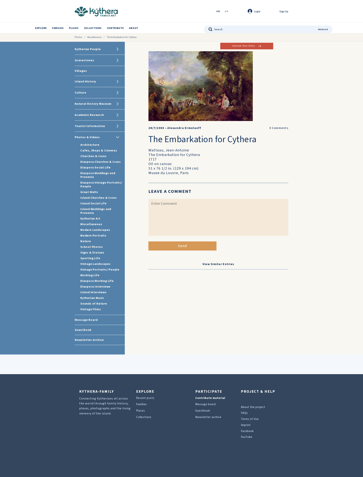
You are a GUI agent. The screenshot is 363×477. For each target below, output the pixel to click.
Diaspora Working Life (97, 281)
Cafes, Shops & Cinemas (98, 150)
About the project (253, 407)
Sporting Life (90, 258)
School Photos (91, 247)
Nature (85, 241)
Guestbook (202, 411)
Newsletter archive (208, 417)
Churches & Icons (93, 156)
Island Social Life (93, 203)
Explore (41, 28)
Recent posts (145, 398)
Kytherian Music (92, 298)
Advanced (323, 29)
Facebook (247, 431)
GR (226, 11)
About (133, 28)
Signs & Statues (92, 253)
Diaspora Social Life (95, 167)
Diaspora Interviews (95, 287)
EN (218, 11)
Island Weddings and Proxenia (95, 211)
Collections (93, 28)
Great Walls (89, 192)
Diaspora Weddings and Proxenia (97, 175)
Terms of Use (250, 419)
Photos (78, 37)
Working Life (89, 275)
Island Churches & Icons (98, 198)
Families (58, 28)
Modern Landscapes (95, 230)
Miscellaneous (94, 37)
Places (74, 28)
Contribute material (210, 398)
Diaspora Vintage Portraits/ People (101, 184)
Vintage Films (90, 309)
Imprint (246, 425)
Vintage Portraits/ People (99, 270)
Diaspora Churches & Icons (100, 162)
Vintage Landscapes (95, 264)
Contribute (115, 28)
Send (182, 246)
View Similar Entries (218, 264)
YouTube (246, 437)
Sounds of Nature (93, 304)
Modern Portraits (93, 235)
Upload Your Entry (243, 45)
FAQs (244, 413)
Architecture (89, 145)
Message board (205, 404)
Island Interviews (93, 292)
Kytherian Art (90, 218)
